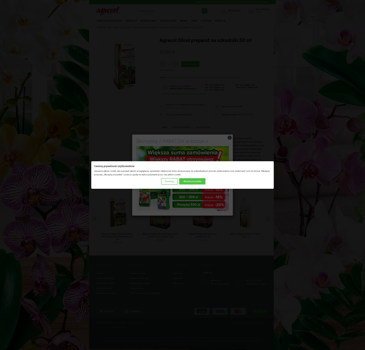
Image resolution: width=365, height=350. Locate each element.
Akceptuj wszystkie (192, 181)
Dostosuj (169, 181)
